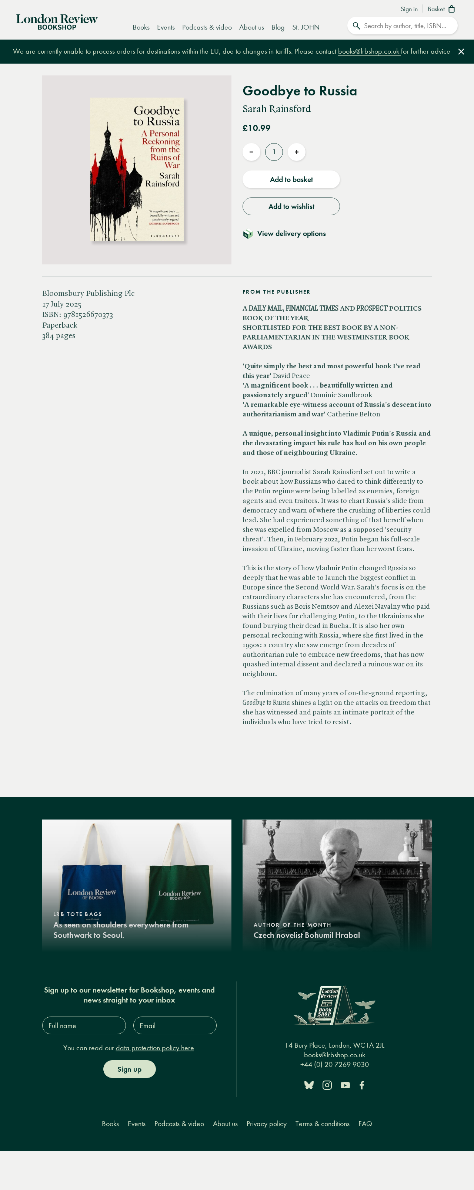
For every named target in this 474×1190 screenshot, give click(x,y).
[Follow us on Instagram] (327, 1084)
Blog (278, 27)
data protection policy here (155, 1048)
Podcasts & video (207, 27)
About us (251, 27)
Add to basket (291, 179)
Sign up (129, 1069)
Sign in (409, 9)
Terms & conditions (323, 1123)
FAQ (365, 1123)
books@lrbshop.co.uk (369, 51)
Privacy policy (267, 1123)
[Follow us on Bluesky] (309, 1084)
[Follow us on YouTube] (345, 1084)
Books (141, 27)
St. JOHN (306, 27)
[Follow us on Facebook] (362, 1084)
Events (166, 27)
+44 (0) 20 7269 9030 (334, 1064)
